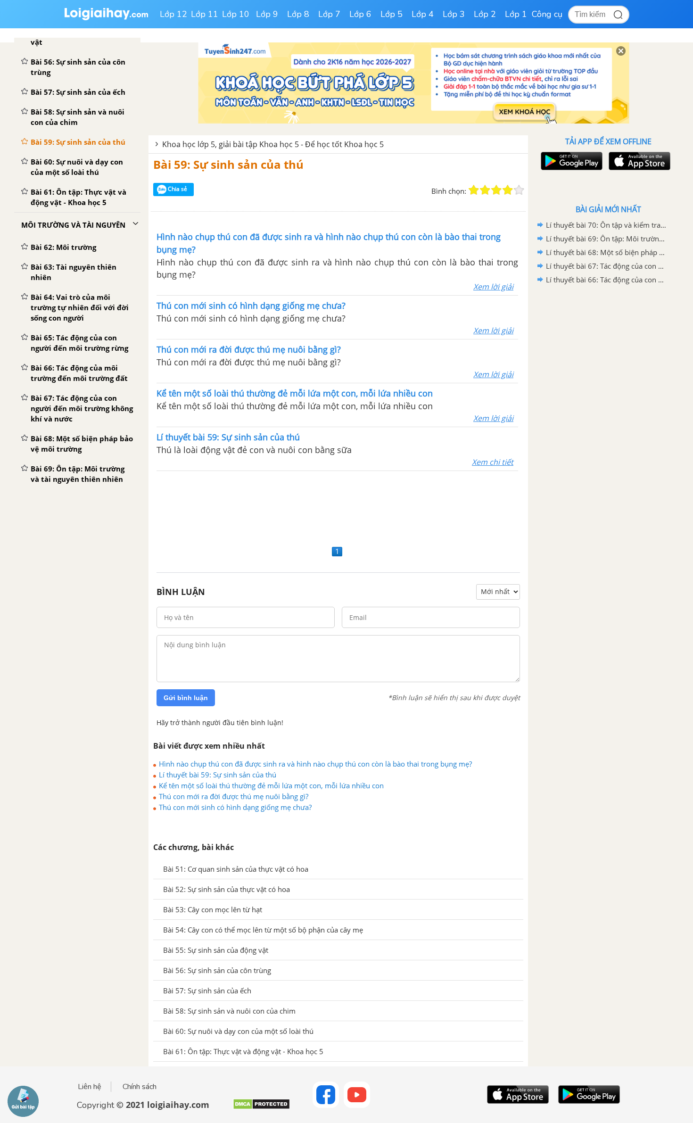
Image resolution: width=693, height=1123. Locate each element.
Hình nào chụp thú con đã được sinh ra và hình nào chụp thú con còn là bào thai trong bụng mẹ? (315, 763)
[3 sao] (496, 190)
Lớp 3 (454, 14)
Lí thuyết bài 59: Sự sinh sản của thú (217, 774)
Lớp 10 (235, 14)
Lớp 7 (329, 14)
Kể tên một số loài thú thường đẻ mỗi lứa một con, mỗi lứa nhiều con (271, 785)
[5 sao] (519, 190)
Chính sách (140, 1087)
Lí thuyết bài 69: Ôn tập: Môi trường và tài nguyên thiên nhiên (607, 238)
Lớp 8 (298, 14)
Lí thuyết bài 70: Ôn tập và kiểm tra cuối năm (607, 225)
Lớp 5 (391, 14)
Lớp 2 (485, 14)
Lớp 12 (173, 14)
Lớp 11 (204, 14)
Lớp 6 (360, 14)
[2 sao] (485, 190)
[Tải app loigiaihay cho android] (570, 161)
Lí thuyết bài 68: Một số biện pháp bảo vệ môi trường (607, 252)
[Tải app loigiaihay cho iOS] (638, 161)
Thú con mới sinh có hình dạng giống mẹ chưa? (235, 807)
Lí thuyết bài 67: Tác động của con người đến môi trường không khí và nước (607, 266)
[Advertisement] (338, 507)
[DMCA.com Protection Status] (261, 1107)
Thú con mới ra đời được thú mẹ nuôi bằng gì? (233, 796)
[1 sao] (473, 190)
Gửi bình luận (186, 698)
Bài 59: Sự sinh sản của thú (228, 164)
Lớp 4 (423, 14)
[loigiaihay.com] (106, 18)
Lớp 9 (267, 14)
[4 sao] (507, 190)
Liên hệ (89, 1087)
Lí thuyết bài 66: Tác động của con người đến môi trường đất (607, 279)
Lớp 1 (516, 14)
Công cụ (547, 14)
